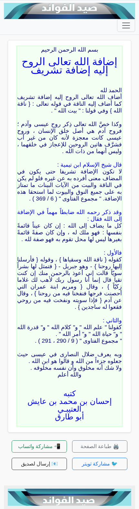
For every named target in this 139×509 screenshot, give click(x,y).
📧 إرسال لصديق (39, 463)
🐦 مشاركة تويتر (100, 463)
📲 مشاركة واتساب (39, 446)
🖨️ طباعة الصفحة (99, 446)
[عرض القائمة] (126, 25)
